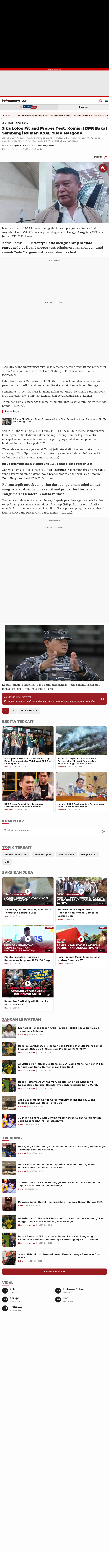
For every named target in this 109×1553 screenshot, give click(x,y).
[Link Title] (4, 123)
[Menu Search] (100, 100)
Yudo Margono (12, 478)
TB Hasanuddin (59, 469)
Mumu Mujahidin (45, 145)
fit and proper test (68, 228)
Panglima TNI (87, 232)
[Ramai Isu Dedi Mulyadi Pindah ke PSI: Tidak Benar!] (28, 983)
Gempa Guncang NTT (83, 115)
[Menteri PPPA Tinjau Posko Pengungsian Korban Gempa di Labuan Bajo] (81, 891)
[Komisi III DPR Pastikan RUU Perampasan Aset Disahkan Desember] (81, 786)
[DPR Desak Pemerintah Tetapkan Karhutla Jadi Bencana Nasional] (28, 786)
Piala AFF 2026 (101, 115)
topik (101, 469)
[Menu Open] (106, 100)
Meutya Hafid (44, 243)
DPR (27, 228)
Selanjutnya (29, 710)
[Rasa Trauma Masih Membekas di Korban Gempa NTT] (81, 939)
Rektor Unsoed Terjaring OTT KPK (33, 115)
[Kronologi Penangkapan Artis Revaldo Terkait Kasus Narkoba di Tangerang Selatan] (9, 1031)
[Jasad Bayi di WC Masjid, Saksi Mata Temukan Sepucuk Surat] (28, 891)
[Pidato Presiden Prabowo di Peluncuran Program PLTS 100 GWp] (28, 939)
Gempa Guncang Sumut (61, 115)
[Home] (15, 100)
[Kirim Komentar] (103, 831)
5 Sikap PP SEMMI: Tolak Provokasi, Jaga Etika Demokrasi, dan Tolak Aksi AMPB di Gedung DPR (59, 420)
